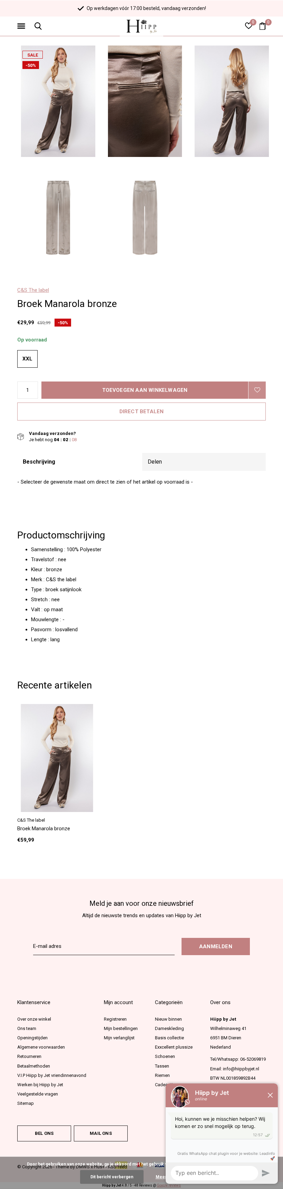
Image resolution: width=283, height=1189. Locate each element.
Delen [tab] (155, 461)
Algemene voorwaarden (41, 1047)
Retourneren (29, 1056)
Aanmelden (215, 946)
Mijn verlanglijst (119, 1037)
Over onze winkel (34, 1019)
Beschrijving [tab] (39, 461)
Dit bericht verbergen (111, 1177)
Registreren (115, 1019)
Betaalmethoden (33, 1066)
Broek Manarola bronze (43, 828)
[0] (263, 26)
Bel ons (44, 1133)
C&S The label (33, 290)
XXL (27, 359)
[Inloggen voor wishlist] (257, 390)
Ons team (26, 1028)
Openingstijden (32, 1037)
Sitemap (25, 1103)
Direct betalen (141, 411)
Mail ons (100, 1133)
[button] (22, 26)
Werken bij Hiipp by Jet (40, 1084)
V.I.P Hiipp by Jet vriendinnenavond (51, 1075)
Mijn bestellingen (121, 1028)
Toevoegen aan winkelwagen (145, 390)
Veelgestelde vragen (37, 1094)
